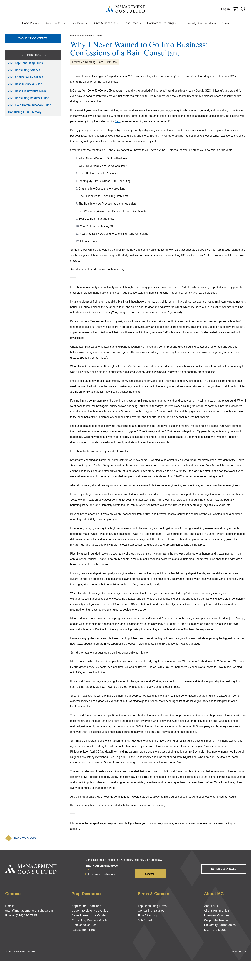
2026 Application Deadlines (25, 77)
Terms (234, 951)
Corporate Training (216, 920)
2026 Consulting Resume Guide (28, 98)
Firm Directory (147, 915)
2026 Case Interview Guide (25, 84)
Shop (225, 23)
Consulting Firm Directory (24, 112)
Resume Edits (55, 23)
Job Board (145, 920)
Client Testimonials (217, 910)
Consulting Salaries (151, 910)
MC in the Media (215, 929)
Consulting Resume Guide (89, 920)
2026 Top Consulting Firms (25, 63)
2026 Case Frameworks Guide (27, 91)
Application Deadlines (86, 906)
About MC (211, 906)
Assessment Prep (84, 929)
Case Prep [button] (29, 23)
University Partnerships (199, 23)
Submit (150, 873)
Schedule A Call (223, 869)
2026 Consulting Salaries (24, 70)
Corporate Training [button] (160, 23)
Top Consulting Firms (152, 906)
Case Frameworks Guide (89, 915)
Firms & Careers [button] (103, 23)
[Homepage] (125, 9)
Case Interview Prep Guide (90, 910)
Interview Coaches (216, 915)
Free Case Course (84, 925)
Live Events (79, 23)
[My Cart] (235, 9)
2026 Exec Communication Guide (29, 105)
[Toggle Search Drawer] (243, 9)
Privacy (242, 951)
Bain (117, 121)
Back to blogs (25, 838)
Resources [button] (131, 23)
